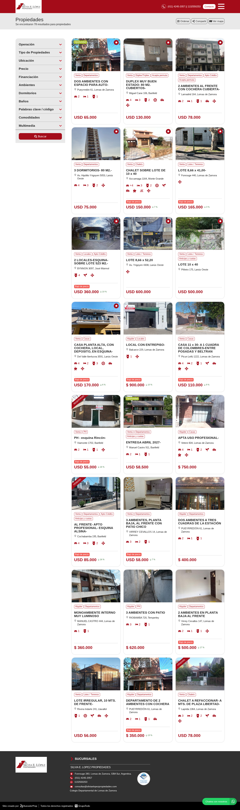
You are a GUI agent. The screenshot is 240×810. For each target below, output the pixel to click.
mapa (220, 21)
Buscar (42, 136)
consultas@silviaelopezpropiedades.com (96, 786)
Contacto (209, 6)
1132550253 (80, 782)
